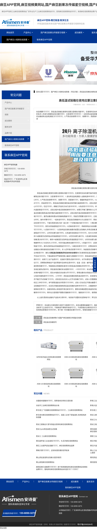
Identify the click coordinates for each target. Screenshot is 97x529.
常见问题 (74, 91)
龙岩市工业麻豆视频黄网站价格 (47, 405)
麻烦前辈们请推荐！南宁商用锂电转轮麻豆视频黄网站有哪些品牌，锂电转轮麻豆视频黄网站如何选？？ (61, 468)
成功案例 (78, 32)
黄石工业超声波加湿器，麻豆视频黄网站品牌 (55, 445)
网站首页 (10, 32)
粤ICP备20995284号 (85, 524)
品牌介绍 (8, 133)
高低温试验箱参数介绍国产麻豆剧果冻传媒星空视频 (62, 317)
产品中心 (27, 32)
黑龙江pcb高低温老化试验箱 (46, 429)
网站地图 (3, 528)
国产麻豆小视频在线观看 (17, 39)
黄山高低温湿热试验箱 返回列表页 (48, 457)
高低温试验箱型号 (50, 322)
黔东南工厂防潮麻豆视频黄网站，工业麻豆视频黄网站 (59, 410)
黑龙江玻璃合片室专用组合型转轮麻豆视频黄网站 (54, 424)
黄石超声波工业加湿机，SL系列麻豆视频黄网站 (57, 441)
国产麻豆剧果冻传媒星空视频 (53, 32)
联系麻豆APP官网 (44, 39)
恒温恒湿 (45, 249)
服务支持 (8, 126)
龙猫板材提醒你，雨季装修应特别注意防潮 (54, 400)
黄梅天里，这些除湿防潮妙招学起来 (52, 450)
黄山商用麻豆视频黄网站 (45, 462)
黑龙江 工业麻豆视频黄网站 (46, 436)
